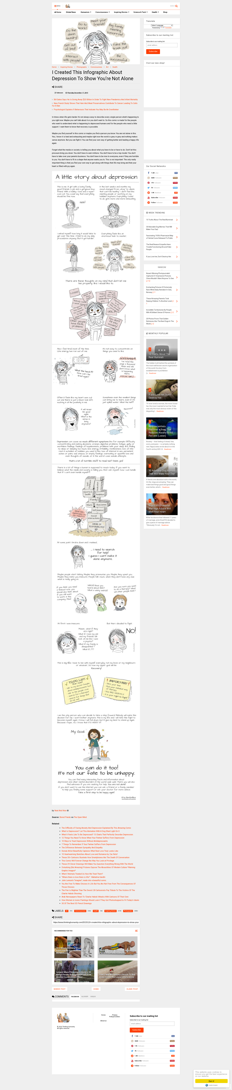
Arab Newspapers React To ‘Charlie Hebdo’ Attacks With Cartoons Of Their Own (95, 897)
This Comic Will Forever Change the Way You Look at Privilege (88, 861)
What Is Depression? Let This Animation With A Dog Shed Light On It (91, 831)
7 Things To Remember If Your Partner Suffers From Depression (89, 844)
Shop (165, 12)
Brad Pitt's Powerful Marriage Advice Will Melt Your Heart (160, 508)
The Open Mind (80, 817)
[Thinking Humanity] (67, 7)
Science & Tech (140, 12)
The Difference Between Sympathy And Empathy (82, 847)
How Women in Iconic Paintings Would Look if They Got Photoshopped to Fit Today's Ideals (100, 900)
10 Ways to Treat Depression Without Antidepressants (85, 841)
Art (107, 67)
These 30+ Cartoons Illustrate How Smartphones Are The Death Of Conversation (95, 857)
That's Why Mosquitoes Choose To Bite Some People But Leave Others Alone (117, 976)
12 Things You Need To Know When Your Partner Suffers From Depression (93, 838)
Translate (168, 28)
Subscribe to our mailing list (155, 41)
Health (154, 12)
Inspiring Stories (120, 12)
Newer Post (60, 989)
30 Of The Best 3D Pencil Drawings (77, 903)
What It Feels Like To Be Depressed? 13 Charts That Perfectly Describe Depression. (97, 834)
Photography (82, 67)
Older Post (132, 989)
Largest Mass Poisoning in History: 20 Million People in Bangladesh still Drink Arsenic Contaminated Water (73, 974)
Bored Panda (65, 817)
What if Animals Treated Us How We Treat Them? (82, 874)
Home (58, 12)
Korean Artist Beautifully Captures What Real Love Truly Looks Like (90, 851)
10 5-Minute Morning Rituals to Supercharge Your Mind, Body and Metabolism (71, 950)
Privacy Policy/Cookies (114, 1016)
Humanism (85, 12)
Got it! (211, 1081)
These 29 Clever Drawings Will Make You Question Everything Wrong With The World (97, 864)
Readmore (152, 373)
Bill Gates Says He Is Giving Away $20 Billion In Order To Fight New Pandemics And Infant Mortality (96, 99)
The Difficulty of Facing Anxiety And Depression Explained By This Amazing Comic (96, 828)
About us (103, 1021)
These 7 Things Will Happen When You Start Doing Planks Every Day (116, 951)
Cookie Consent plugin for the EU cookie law (211, 1085)
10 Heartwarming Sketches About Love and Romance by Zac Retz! (90, 854)
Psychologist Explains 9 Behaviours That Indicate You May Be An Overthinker (86, 109)
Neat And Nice (60, 810)
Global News (71, 12)
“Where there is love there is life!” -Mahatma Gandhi (83, 877)
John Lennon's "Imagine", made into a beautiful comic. (84, 880)
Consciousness (101, 12)
